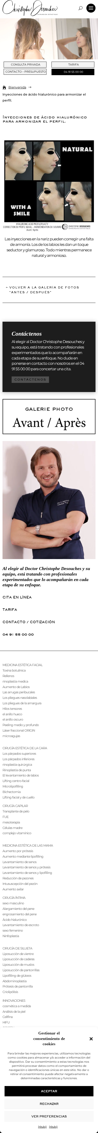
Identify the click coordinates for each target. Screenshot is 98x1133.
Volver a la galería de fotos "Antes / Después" (44, 290)
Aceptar (49, 1091)
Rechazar (49, 1104)
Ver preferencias (49, 1116)
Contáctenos (30, 379)
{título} (42, 1127)
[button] (91, 1039)
